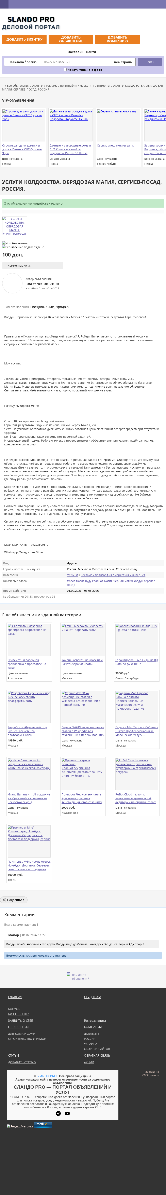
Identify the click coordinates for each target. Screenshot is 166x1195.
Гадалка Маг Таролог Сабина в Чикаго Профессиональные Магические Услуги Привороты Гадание (136, 731)
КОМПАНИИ (93, 1027)
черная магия (123, 581)
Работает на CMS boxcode (150, 1073)
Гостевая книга (95, 1020)
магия (71, 581)
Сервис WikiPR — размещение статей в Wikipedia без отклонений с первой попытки (83, 731)
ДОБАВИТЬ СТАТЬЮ (22, 1062)
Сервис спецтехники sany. (115, 145)
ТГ (9, 1004)
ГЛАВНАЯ (15, 997)
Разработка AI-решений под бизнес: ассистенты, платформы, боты (27, 731)
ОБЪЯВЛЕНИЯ (18, 1027)
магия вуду (83, 581)
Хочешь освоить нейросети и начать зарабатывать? (82, 662)
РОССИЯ (90, 1039)
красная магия (102, 581)
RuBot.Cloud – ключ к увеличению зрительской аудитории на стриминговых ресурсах (135, 798)
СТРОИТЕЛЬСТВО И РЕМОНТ (28, 1039)
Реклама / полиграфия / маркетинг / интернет (78, 85)
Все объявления (18, 85)
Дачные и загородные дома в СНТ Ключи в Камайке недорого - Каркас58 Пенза (70, 149)
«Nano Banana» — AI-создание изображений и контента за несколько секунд (29, 798)
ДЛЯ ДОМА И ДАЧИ (21, 1034)
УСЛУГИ (37, 85)
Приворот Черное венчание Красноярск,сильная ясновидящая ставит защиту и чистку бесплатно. (83, 798)
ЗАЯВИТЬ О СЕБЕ (20, 1020)
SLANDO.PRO (47, 1076)
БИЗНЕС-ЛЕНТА (18, 1014)
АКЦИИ (89, 1062)
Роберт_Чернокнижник (42, 284)
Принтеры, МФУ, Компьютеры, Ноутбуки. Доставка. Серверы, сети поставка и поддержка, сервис (29, 866)
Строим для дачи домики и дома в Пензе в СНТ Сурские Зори (22, 149)
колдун (138, 581)
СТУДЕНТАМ (92, 997)
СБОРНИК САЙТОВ (97, 1049)
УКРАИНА (90, 1044)
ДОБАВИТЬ (91, 1034)
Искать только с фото (84, 70)
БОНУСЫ (14, 1009)
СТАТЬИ (13, 1055)
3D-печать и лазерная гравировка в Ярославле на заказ (27, 664)
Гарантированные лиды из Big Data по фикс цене (136, 662)
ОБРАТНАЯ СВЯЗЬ (97, 1055)
